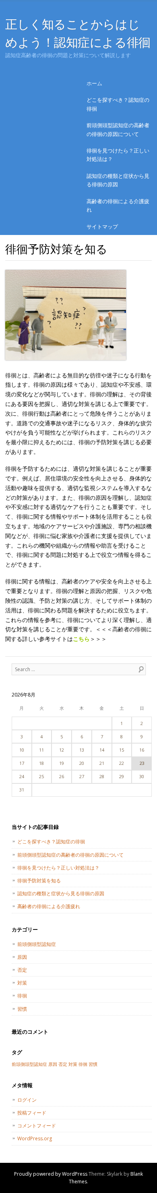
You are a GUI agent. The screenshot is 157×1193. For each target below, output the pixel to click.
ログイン (27, 1099)
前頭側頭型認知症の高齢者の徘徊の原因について (118, 129)
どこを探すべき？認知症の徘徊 (118, 104)
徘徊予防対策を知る (39, 880)
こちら (81, 639)
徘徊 (22, 995)
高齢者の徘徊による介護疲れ (118, 205)
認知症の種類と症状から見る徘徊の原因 (118, 180)
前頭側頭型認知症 (36, 944)
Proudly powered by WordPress (50, 1173)
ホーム (94, 83)
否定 (22, 969)
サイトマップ (102, 226)
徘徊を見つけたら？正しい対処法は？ (118, 155)
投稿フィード (31, 1112)
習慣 (22, 1008)
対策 (22, 982)
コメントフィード (36, 1125)
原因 (22, 957)
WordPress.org (34, 1138)
